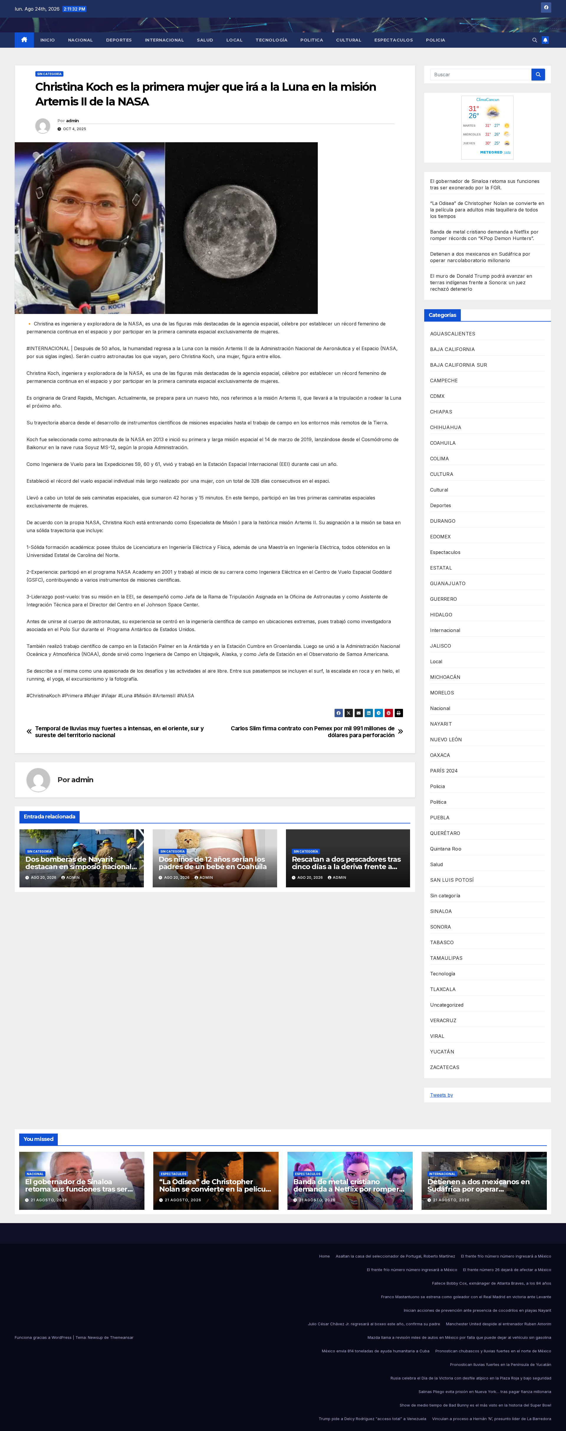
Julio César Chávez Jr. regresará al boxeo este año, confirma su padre (374, 1323)
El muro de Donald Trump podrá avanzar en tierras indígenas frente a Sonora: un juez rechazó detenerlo (481, 282)
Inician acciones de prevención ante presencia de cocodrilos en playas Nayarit (477, 1310)
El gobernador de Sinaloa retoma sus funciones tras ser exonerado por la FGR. (76, 1189)
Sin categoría (49, 74)
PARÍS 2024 (444, 771)
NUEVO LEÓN (446, 739)
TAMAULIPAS (446, 958)
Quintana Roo (445, 849)
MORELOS (442, 693)
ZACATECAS (445, 1067)
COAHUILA (443, 443)
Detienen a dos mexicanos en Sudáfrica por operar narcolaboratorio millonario (478, 1189)
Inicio (47, 40)
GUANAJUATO (448, 583)
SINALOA (441, 911)
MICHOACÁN (445, 677)
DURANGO (442, 521)
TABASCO (442, 942)
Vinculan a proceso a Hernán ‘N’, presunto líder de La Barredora (491, 1418)
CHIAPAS (441, 412)
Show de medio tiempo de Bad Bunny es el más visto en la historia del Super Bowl (475, 1405)
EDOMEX (440, 537)
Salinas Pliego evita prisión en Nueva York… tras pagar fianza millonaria (485, 1391)
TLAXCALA (443, 989)
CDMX (437, 396)
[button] (534, 40)
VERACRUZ (443, 1020)
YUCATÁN (442, 1052)
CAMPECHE (444, 380)
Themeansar (122, 1337)
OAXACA (440, 755)
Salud (205, 40)
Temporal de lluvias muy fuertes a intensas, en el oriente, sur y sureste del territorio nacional (119, 732)
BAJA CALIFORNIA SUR (458, 365)
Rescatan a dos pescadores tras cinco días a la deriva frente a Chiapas (346, 866)
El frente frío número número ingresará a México (506, 1256)
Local (234, 40)
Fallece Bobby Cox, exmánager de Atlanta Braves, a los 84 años (491, 1283)
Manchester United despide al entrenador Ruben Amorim (498, 1323)
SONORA (440, 927)
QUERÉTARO (445, 833)
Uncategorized (447, 1005)
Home (324, 1256)
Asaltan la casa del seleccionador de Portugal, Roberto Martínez (395, 1256)
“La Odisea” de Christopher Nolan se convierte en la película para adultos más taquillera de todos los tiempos (487, 209)
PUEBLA (440, 817)
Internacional (164, 40)
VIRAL (437, 1036)
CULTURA (441, 474)
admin (72, 120)
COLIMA (439, 458)
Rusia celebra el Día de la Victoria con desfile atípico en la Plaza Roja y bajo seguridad (471, 1378)
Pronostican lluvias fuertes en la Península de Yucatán (500, 1364)
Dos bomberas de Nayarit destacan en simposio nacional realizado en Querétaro (78, 866)
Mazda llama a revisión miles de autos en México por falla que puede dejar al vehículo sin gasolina (459, 1337)
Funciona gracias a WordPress (44, 1337)
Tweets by (441, 1095)
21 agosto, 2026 (49, 1200)
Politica (311, 40)
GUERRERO (443, 599)
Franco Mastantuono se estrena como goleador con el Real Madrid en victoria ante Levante (466, 1296)
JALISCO (440, 646)
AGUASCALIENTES (452, 334)
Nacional (80, 40)
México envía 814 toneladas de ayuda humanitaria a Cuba (376, 1351)
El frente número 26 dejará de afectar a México (507, 1269)
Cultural (348, 40)
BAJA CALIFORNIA (452, 349)
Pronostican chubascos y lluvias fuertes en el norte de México (493, 1351)
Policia (435, 40)
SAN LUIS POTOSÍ (452, 880)
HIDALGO (441, 615)
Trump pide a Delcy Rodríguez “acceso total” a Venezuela (372, 1418)
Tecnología (271, 40)
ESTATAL (441, 568)
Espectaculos (393, 40)
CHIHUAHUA (446, 427)
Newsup (95, 1337)
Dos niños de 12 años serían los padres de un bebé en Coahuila (213, 863)
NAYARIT (441, 724)
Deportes (119, 40)
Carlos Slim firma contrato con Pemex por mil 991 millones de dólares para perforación (313, 732)
